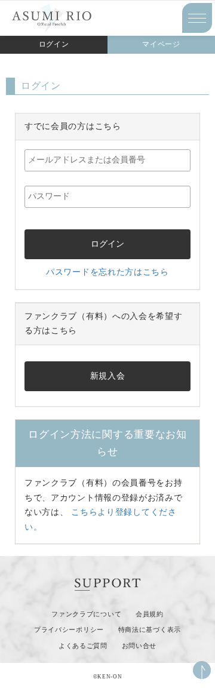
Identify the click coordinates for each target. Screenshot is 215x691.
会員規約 (150, 614)
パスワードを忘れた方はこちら (107, 272)
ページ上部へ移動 (202, 670)
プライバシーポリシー (69, 629)
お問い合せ (139, 646)
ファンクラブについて (86, 614)
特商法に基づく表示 (149, 629)
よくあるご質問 (83, 646)
